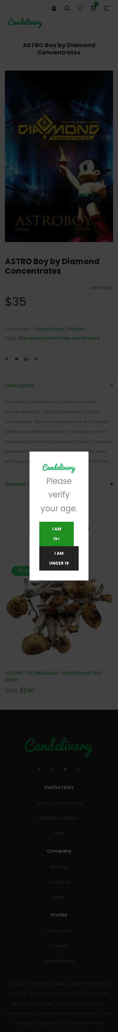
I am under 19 (59, 558)
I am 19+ (56, 534)
